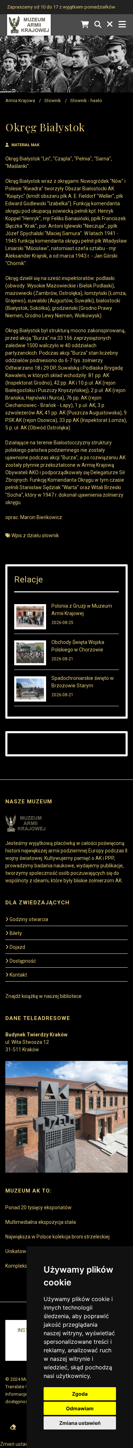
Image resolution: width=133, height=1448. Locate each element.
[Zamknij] (110, 25)
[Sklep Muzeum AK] (85, 25)
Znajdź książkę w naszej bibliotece (43, 996)
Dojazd (17, 947)
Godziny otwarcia (29, 919)
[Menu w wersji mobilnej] (122, 25)
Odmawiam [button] (80, 1408)
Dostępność (23, 961)
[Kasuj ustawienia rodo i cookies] (13, 1427)
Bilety (16, 933)
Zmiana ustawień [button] (80, 1423)
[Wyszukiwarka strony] (97, 25)
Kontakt (18, 975)
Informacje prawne (24, 1394)
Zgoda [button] (80, 1394)
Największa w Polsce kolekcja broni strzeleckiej (57, 1237)
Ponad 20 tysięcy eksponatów (38, 1207)
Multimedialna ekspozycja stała (40, 1222)
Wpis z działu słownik (35, 535)
